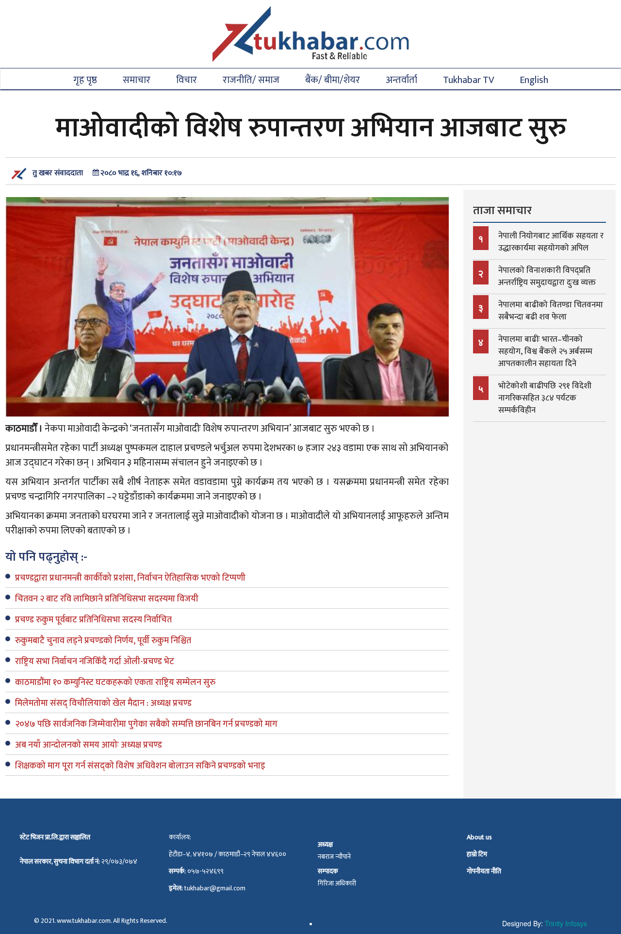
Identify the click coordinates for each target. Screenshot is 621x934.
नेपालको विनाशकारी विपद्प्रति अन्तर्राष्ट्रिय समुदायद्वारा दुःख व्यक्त (547, 276)
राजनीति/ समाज (251, 79)
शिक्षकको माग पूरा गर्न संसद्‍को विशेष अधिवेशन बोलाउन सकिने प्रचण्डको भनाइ (140, 766)
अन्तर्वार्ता (401, 79)
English (534, 79)
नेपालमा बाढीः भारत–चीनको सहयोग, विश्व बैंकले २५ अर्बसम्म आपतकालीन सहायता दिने (545, 351)
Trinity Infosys (566, 923)
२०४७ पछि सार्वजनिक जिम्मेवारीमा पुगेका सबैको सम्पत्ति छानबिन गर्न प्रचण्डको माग (146, 724)
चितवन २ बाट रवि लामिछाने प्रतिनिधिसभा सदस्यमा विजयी (106, 599)
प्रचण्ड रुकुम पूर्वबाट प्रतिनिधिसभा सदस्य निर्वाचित (93, 620)
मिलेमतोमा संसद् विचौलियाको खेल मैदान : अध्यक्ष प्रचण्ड (103, 703)
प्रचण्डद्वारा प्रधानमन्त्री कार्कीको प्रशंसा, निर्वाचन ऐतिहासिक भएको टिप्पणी (130, 578)
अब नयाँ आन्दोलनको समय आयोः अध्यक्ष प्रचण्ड (88, 745)
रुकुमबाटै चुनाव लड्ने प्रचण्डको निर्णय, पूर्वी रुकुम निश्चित (103, 641)
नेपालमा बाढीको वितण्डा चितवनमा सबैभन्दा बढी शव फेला (550, 311)
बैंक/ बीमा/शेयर (332, 79)
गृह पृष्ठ (85, 79)
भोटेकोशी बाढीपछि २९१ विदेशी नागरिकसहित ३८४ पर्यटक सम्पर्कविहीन (544, 398)
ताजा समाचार (502, 210)
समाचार (136, 79)
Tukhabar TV (468, 79)
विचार (186, 79)
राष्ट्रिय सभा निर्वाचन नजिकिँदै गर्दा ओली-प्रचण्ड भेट (94, 661)
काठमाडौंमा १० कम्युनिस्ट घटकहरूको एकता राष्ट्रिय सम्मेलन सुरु (115, 682)
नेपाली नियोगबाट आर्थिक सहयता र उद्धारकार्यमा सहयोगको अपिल (551, 242)
